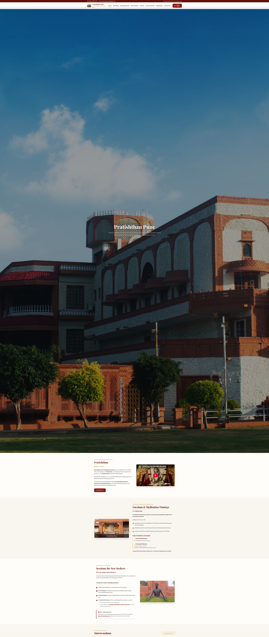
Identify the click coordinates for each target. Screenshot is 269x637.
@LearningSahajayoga (104, 616)
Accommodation (150, 5)
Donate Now (178, 6)
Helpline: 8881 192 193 (92, 1)
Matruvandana (134, 5)
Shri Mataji (116, 5)
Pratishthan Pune (124, 5)
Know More (99, 490)
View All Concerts (168, 633)
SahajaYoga (159, 5)
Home (109, 5)
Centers (142, 5)
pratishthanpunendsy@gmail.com (108, 1)
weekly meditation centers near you (120, 604)
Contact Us (167, 5)
